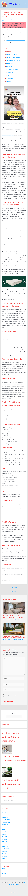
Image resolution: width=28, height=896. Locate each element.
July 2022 (4, 832)
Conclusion (8, 81)
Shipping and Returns (10, 79)
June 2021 (4, 851)
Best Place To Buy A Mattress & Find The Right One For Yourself (13, 616)
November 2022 (6, 822)
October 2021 (5, 848)
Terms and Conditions (14, 891)
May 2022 (4, 836)
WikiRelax (15, 4)
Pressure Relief (9, 66)
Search (14, 713)
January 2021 (5, 858)
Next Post (14, 591)
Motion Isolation (9, 63)
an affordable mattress (8, 135)
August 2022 (5, 829)
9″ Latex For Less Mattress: (13, 69)
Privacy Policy (14, 887)
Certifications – (10, 72)
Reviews (4, 873)
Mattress (4, 871)
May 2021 (4, 853)
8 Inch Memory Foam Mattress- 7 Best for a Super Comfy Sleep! (11, 737)
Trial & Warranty (9, 78)
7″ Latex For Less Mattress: (13, 70)
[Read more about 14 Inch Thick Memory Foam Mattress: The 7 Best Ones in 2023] (14, 628)
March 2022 (5, 841)
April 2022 (4, 839)
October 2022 (5, 824)
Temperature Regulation (11, 64)
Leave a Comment (6, 19)
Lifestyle (15, 619)
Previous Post (14, 587)
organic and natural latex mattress (16, 40)
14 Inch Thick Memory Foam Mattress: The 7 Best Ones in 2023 (14, 636)
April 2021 (4, 856)
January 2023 (5, 817)
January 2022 (5, 846)
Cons (9, 75)
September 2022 (6, 827)
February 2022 (5, 844)
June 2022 (4, 834)
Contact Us (14, 889)
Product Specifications (10, 67)
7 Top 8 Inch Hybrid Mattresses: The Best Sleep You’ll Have (14, 761)
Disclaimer (14, 893)
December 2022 (6, 819)
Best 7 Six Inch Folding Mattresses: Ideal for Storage (12, 784)
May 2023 (4, 810)
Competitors (8, 76)
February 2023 (5, 815)
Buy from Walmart (9, 48)
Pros (8, 73)
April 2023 (4, 812)
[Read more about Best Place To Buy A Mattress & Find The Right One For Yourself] (14, 608)
